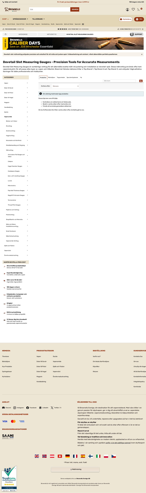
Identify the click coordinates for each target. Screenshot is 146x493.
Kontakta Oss (138, 356)
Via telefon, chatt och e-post (16, 275)
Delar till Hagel (30, 24)
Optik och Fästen (68, 24)
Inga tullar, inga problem (14, 282)
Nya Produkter (7, 366)
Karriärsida (137, 387)
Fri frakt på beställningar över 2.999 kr (73, 2)
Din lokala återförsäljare (101, 361)
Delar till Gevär (11, 24)
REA (140, 19)
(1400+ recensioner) (78, 29)
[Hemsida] (4, 34)
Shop (4, 19)
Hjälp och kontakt (10, 2)
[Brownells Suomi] (90, 456)
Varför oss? (96, 356)
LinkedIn (45, 408)
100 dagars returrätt (136, 2)
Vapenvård (78, 24)
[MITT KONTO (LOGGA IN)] (128, 10)
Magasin (37, 24)
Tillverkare (37, 19)
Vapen (4, 24)
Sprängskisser (19, 19)
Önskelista (134, 9)
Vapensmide (59, 24)
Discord (8, 408)
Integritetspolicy (139, 382)
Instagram (20, 408)
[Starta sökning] (74, 9)
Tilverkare (5, 356)
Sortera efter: (45, 86)
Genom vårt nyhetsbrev (14, 298)
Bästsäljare (6, 361)
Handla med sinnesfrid (14, 289)
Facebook (33, 408)
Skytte (52, 24)
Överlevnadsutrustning (60, 376)
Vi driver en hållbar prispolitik (16, 314)
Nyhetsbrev (6, 376)
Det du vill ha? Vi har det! (15, 267)
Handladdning (45, 24)
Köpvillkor (96, 366)
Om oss (136, 361)
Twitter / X (57, 408)
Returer (95, 371)
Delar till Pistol (20, 24)
